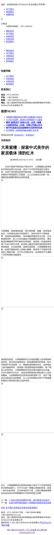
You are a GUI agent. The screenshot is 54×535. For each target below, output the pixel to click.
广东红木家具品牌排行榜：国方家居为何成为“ (29, 500)
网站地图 (6, 525)
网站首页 (10, 31)
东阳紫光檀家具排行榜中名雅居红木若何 (24, 117)
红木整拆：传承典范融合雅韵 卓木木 (22, 130)
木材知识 (10, 36)
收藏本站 (10, 14)
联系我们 (10, 12)
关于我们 (10, 9)
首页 (3, 508)
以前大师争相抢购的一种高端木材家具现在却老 (30, 503)
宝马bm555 (19, 135)
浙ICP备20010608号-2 (16, 530)
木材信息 (10, 39)
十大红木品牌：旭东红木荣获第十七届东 (24, 120)
